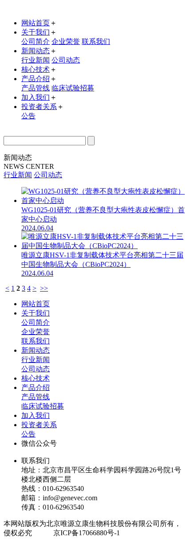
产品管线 (35, 88)
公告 (28, 116)
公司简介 (35, 41)
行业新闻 (35, 60)
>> (44, 288)
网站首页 (35, 23)
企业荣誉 (66, 41)
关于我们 (35, 32)
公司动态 (66, 60)
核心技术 (35, 69)
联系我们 (96, 41)
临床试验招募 (73, 88)
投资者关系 (39, 106)
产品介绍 (35, 78)
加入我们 (35, 97)
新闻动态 (35, 50)
